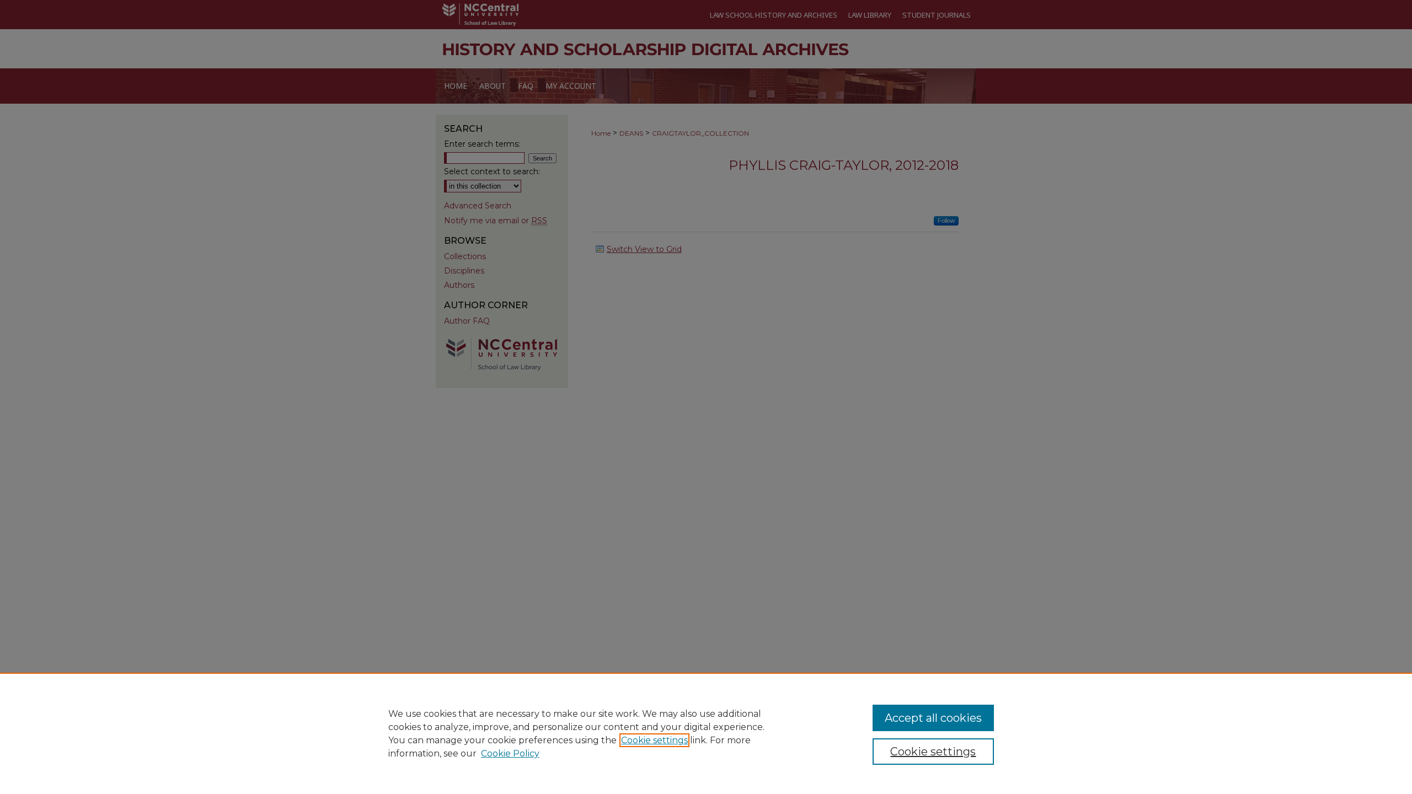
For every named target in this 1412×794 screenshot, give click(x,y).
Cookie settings (654, 740)
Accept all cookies (933, 718)
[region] (706, 733)
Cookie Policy (510, 753)
